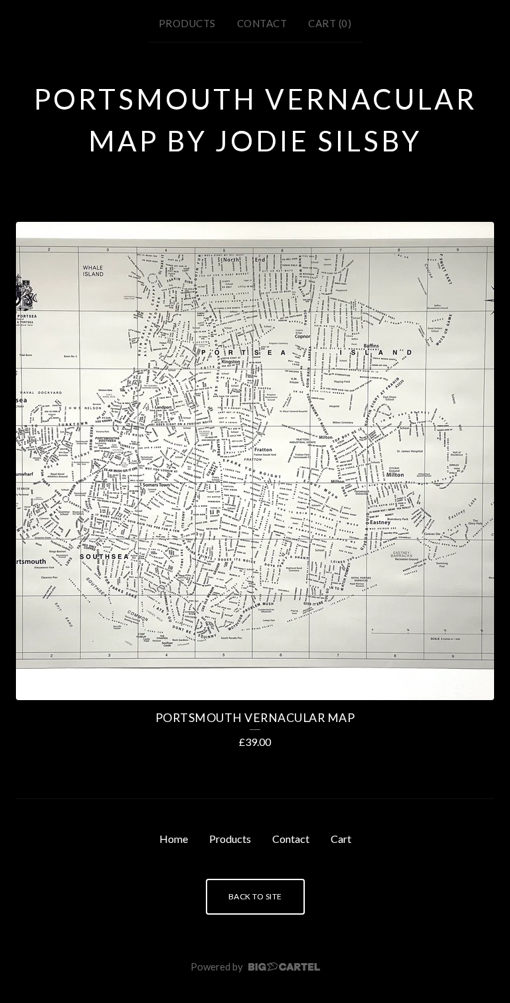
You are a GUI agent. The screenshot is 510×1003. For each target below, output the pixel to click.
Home (173, 838)
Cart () (329, 23)
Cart (341, 838)
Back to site (255, 896)
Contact (262, 23)
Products (187, 23)
